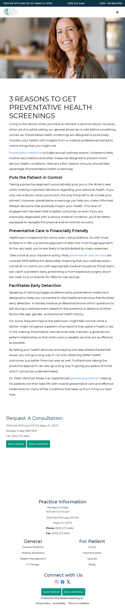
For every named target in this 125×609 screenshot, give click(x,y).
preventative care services (87, 255)
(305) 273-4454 (60, 528)
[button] (117, 12)
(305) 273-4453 (58, 533)
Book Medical (16, 443)
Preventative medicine (25, 153)
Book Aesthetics (38, 443)
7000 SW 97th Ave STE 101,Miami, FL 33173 (62, 520)
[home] (10, 12)
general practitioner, (84, 378)
